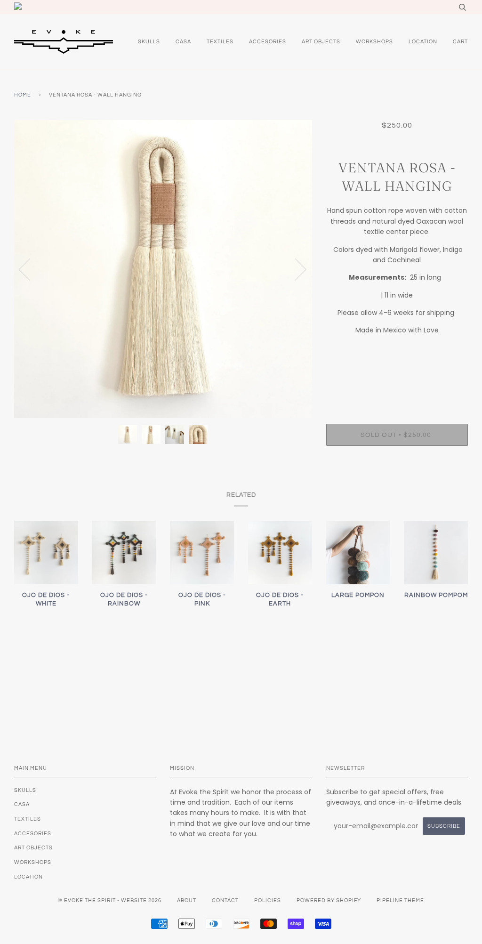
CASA (183, 41)
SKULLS (149, 41)
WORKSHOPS (374, 41)
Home (22, 94)
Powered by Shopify (329, 900)
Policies (267, 900)
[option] (163, 269)
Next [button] (295, 268)
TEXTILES (220, 41)
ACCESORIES (267, 41)
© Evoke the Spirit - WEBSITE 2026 (109, 900)
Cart (460, 41)
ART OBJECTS (321, 41)
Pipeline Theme (400, 900)
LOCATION (423, 41)
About (186, 900)
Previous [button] (30, 268)
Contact (225, 900)
